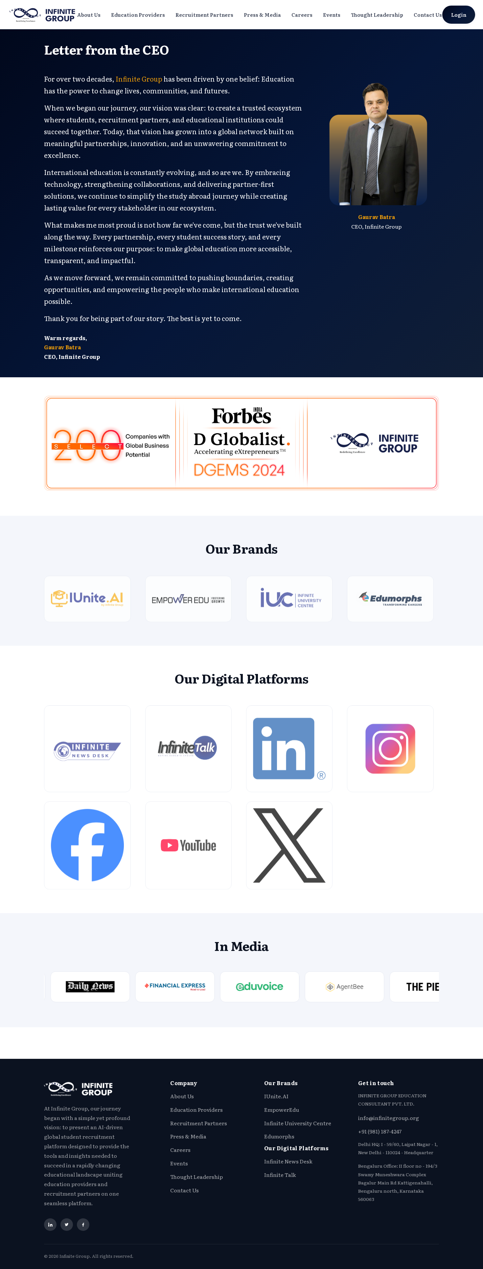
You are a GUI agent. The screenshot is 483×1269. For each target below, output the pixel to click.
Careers (301, 14)
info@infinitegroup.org (388, 1118)
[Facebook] (83, 1224)
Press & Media (262, 14)
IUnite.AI (276, 1096)
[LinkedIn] (50, 1224)
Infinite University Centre (297, 1123)
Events (331, 14)
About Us (89, 14)
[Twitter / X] (66, 1224)
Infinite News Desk (288, 1161)
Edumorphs (279, 1136)
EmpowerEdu (281, 1109)
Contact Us (428, 14)
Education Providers (138, 14)
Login (458, 14)
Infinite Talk (280, 1175)
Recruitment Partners (204, 14)
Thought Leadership (377, 14)
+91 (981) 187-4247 (380, 1131)
